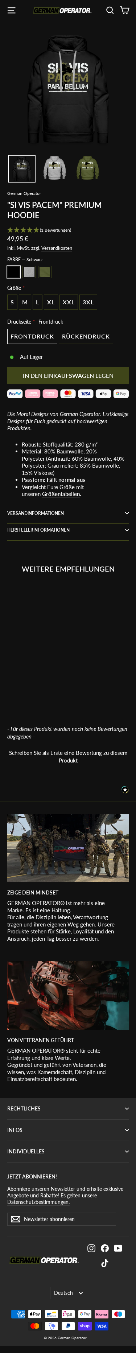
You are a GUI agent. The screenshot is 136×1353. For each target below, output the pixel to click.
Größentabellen (61, 494)
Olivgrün (44, 272)
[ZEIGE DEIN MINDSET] (68, 848)
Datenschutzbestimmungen (89, 1277)
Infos (14, 1130)
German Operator (24, 193)
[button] (68, 230)
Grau (29, 272)
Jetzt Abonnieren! (32, 1176)
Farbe (24, 259)
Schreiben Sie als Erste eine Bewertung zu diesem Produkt (68, 756)
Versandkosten (56, 248)
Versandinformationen (35, 513)
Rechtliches (24, 1108)
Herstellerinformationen (38, 530)
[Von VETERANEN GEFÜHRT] (68, 995)
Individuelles (26, 1151)
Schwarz (13, 272)
